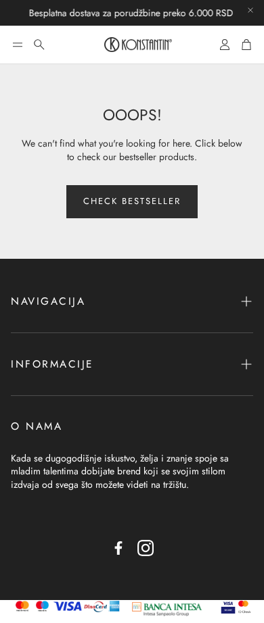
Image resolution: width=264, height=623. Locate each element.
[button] (17, 44)
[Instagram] (145, 548)
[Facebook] (118, 548)
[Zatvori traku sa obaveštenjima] (250, 10)
